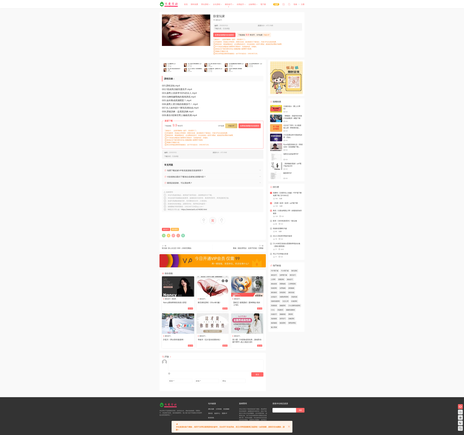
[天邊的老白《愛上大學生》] (276, 109)
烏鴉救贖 (274, 305)
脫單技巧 (283, 318)
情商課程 (283, 292)
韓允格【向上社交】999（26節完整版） (177, 248)
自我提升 (240, 4)
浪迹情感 (294, 297)
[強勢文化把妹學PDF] (276, 156)
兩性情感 (291, 292)
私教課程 (274, 288)
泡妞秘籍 (274, 318)
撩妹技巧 (290, 279)
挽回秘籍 (274, 323)
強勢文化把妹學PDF (290, 154)
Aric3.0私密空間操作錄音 (282, 236)
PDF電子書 (274, 271)
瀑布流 (210, 413)
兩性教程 (175, 229)
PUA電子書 (285, 271)
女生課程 (216, 4)
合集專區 (252, 4)
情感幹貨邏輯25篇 (280, 228)
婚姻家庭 (283, 314)
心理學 (273, 279)
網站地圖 (211, 409)
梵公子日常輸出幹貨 (280, 254)
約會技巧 (274, 314)
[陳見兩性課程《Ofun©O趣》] (213, 286)
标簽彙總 (226, 409)
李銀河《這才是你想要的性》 (209, 339)
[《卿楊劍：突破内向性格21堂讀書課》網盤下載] (276, 118)
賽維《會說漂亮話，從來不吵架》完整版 (248, 248)
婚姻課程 (283, 305)
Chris (273, 310)
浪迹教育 (280, 310)
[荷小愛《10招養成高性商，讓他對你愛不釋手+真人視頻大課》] (247, 323)
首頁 (186, 4)
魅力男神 (274, 327)
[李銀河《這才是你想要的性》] (213, 323)
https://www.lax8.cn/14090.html (194, 209)
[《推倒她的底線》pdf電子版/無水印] (276, 166)
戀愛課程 (281, 279)
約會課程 (294, 301)
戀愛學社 (169, 4)
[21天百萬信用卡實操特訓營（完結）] (276, 137)
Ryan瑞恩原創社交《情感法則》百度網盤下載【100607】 (293, 146)
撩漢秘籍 (291, 288)
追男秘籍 (283, 288)
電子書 (263, 4)
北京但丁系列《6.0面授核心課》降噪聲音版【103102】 (292, 127)
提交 (257, 374)
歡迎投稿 (211, 418)
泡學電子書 (283, 275)
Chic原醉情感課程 (294, 305)
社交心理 (285, 301)
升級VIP (266, 35)
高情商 (290, 314)
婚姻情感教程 (290, 310)
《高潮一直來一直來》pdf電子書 (285, 203)
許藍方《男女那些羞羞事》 (174, 339)
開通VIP (224, 413)
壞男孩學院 (292, 323)
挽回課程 (283, 323)
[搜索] (289, 4)
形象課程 (291, 318)
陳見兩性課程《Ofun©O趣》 (209, 302)
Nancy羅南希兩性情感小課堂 (175, 302)
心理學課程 (292, 284)
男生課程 (204, 4)
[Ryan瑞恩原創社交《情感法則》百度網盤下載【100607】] (276, 147)
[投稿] (283, 4)
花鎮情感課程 (275, 301)
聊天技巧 (293, 275)
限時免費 (194, 4)
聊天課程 (294, 271)
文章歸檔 (219, 409)
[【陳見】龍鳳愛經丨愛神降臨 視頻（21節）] (247, 286)
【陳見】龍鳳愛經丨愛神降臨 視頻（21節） (246, 303)
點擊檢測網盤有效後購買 (224, 35)
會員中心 (217, 413)
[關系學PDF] (276, 175)
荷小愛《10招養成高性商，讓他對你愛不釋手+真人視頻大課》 (246, 340)
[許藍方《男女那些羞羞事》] (178, 323)
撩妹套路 (274, 284)
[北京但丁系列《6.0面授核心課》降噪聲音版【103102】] (276, 128)
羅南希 (174, 299)
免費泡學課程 (284, 297)
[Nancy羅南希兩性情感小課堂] (178, 286)
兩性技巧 (228, 4)
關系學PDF (287, 173)
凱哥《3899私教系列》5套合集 (285, 221)
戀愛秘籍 (283, 284)
